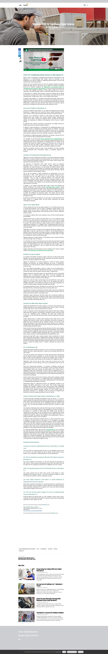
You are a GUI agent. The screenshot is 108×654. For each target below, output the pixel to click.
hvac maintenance (43, 548)
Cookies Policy (58, 651)
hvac (38, 548)
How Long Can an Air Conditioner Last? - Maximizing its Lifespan (49, 585)
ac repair (55, 548)
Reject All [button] (80, 651)
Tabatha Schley (49, 29)
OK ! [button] (64, 651)
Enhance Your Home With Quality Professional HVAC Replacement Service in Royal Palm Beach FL (48, 599)
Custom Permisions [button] (72, 651)
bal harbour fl (22, 550)
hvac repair (50, 548)
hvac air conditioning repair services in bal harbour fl (27, 548)
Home (20, 5)
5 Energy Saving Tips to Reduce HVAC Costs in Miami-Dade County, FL (49, 570)
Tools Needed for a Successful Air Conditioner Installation (50, 613)
